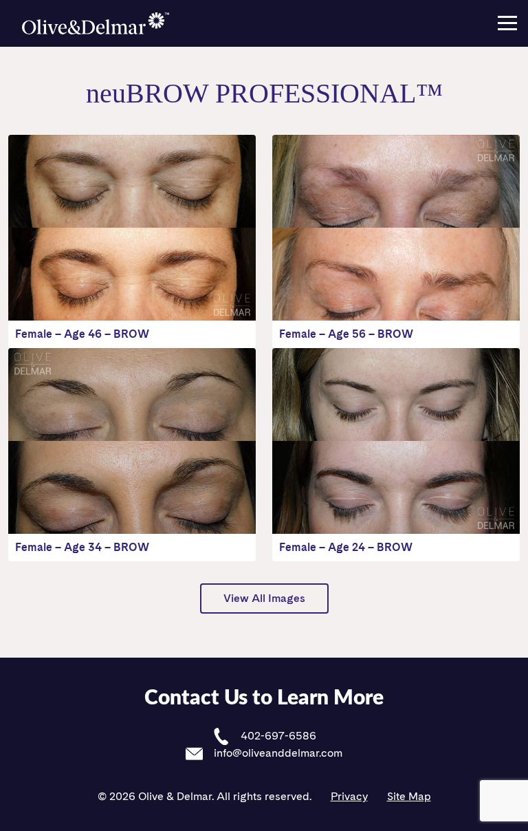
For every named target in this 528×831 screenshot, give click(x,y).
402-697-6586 (277, 735)
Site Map (409, 796)
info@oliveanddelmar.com (276, 752)
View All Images (264, 598)
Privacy (349, 796)
